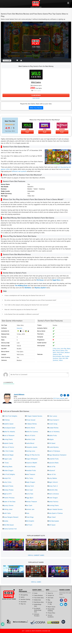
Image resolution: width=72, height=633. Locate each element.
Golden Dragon (8, 470)
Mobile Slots (37, 600)
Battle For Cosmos (32, 431)
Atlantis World (30, 428)
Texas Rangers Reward (10, 517)
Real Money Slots (39, 602)
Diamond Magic (8, 455)
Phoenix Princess (8, 498)
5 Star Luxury (52, 416)
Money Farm (30, 486)
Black (68, 348)
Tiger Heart (52, 517)
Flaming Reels (7, 466)
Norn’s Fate (29, 494)
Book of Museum (8, 435)
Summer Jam (30, 509)
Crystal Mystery (53, 447)
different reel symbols (19, 171)
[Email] (61, 395)
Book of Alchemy (54, 431)
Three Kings (30, 517)
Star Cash (29, 505)
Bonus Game (60, 350)
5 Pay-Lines (56, 348)
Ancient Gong (52, 424)
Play (27, 132)
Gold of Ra (51, 466)
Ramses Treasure (31, 501)
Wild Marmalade (53, 521)
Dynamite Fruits (53, 459)
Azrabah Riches (53, 428)
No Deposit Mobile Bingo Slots (37, 610)
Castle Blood (30, 443)
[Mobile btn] (68, 3)
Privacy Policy (51, 613)
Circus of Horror (8, 447)
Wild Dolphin (30, 521)
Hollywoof (51, 470)
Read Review (36, 98)
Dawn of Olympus (54, 451)
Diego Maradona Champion (57, 455)
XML (50, 604)
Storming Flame (53, 505)
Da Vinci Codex (8, 451)
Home (35, 593)
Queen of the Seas (9, 501)
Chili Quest (51, 443)
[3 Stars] (10, 124)
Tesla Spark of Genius (55, 513)
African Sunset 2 (53, 420)
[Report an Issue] (21, 60)
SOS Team (50, 597)
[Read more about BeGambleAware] (20, 622)
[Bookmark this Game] (18, 60)
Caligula (50, 439)
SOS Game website (58, 398)
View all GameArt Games (36, 555)
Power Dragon (53, 498)
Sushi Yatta (7, 513)
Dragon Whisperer (32, 459)
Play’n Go (23, 604)
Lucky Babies (52, 478)
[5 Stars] (14, 124)
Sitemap (50, 602)
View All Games (36, 582)
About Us (50, 593)
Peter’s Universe (53, 494)
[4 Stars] (12, 124)
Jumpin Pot (7, 478)
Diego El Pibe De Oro (33, 455)
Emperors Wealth (31, 463)
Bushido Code (30, 439)
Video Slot (62, 358)
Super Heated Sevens (55, 509)
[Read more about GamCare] (9, 622)
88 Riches (6, 420)
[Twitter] (64, 395)
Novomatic (23, 601)
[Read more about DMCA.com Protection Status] (53, 622)
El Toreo (6, 463)
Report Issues (51, 606)
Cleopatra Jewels (31, 447)
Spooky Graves (8, 505)
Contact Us (51, 595)
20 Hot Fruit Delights (10, 416)
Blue (54, 350)
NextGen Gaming (25, 599)
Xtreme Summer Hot (10, 529)
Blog (49, 600)
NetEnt (22, 597)
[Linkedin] (68, 395)
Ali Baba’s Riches (31, 424)
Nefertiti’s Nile (53, 490)
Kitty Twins (29, 478)
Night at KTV (7, 494)
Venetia (5, 521)
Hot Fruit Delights (9, 474)
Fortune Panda (30, 466)
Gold (58, 352)
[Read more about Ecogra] (37, 622)
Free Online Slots (39, 597)
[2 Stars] (8, 124)
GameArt (19, 328)
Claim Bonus (36, 95)
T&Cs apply (37, 90)
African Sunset (30, 420)
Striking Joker (7, 509)
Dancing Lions (30, 451)
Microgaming (24, 595)
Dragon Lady (7, 459)
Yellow (61, 360)
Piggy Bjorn (29, 498)
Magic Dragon (30, 482)
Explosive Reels (53, 463)
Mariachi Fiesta (8, 486)
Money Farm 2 (53, 486)
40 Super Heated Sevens (34, 416)
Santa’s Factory (53, 501)
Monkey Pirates (8, 490)
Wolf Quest (51, 525)
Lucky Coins (7, 482)
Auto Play (63, 348)
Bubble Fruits (52, 435)
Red (63, 356)
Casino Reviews (38, 595)
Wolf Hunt (29, 525)
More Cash (29, 490)
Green (62, 352)
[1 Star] (6, 124)
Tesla (27, 513)
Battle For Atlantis (9, 431)
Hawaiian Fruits (31, 470)
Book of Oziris (30, 435)
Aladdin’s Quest (8, 424)
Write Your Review (36, 108)
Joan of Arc (52, 474)
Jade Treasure (30, 474)
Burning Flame (8, 439)
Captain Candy (8, 443)
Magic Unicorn (53, 482)
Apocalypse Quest (9, 428)
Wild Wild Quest (8, 525)
